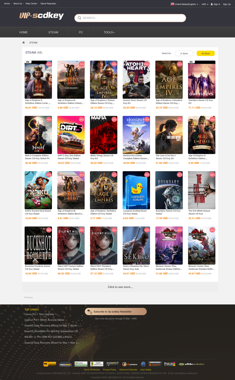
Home (7, 3)
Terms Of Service (92, 369)
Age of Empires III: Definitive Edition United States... (69, 103)
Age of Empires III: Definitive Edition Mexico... (70, 212)
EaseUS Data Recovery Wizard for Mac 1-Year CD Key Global (58, 342)
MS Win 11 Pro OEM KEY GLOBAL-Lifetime (48, 336)
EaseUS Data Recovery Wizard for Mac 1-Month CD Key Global (59, 325)
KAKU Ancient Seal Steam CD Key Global (38, 212)
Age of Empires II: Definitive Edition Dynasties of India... (198, 158)
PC (81, 32)
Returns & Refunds (128, 369)
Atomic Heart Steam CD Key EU (135, 102)
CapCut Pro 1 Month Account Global (44, 319)
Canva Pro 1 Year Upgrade (39, 314)
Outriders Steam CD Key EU (201, 102)
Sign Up (227, 4)
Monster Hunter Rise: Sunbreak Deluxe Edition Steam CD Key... (168, 268)
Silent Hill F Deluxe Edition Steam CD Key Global (70, 267)
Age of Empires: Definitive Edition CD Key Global (103, 212)
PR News (28, 297)
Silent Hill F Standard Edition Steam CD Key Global (101, 268)
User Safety (145, 369)
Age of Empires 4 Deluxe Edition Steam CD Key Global (102, 103)
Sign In (217, 4)
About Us (17, 3)
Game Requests (48, 3)
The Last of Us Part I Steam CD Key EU (166, 157)
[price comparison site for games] (112, 363)
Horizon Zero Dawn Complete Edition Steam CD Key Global (135, 158)
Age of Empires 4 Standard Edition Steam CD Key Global (169, 103)
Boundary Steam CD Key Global (168, 212)
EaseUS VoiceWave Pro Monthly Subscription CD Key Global (57, 331)
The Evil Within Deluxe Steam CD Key (199, 212)
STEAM (53, 32)
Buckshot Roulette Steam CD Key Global (37, 267)
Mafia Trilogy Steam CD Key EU (101, 157)
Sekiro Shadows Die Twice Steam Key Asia (136, 267)
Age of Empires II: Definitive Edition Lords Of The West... (38, 103)
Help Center (31, 3)
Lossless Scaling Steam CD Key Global (135, 212)
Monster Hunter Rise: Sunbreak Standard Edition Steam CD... (202, 268)
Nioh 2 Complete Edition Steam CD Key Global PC (37, 157)
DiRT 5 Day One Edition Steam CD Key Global (69, 157)
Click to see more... (120, 287)
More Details (38, 96)
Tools (108, 32)
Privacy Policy (109, 369)
